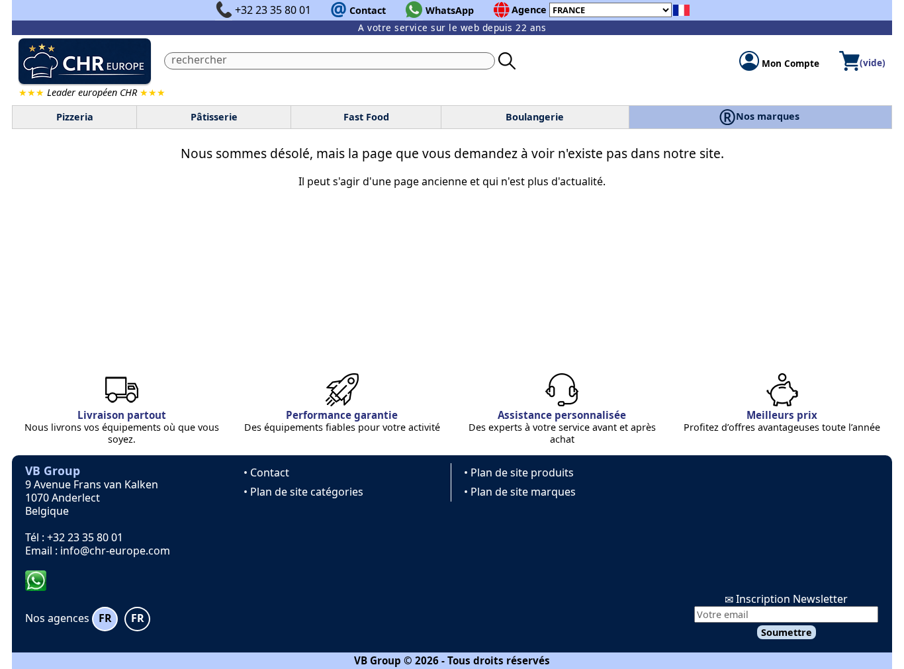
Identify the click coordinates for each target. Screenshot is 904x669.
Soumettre (786, 632)
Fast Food (366, 117)
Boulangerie (535, 117)
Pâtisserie (214, 117)
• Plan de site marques (520, 491)
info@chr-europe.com (115, 550)
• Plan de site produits (519, 472)
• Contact (266, 472)
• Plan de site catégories (303, 491)
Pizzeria (74, 117)
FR (105, 618)
